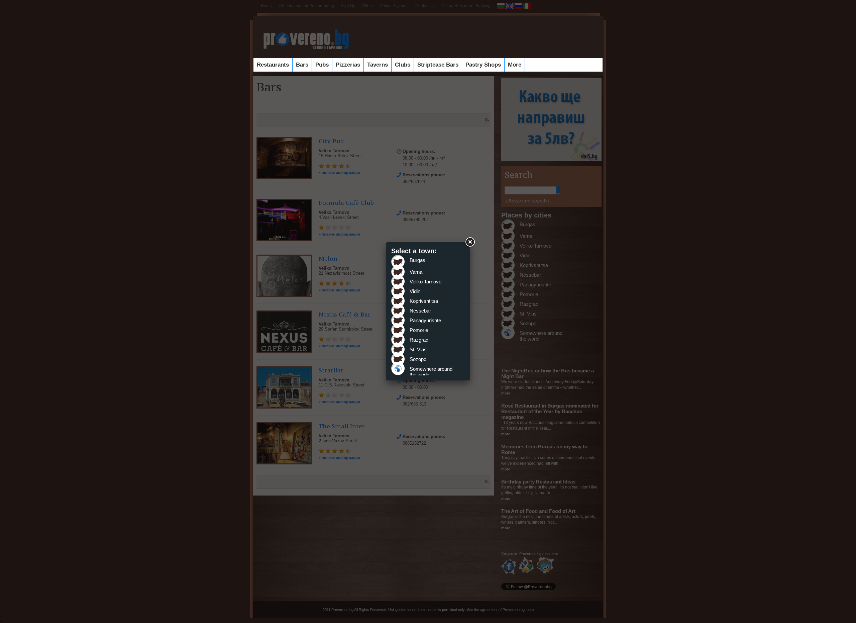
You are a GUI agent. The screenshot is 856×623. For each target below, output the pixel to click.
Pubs (322, 65)
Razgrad (419, 340)
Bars (302, 65)
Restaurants (273, 65)
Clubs (402, 65)
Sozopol (418, 359)
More (514, 65)
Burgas (417, 260)
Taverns (377, 65)
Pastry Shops (483, 65)
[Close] (470, 242)
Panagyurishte (425, 320)
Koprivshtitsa (424, 301)
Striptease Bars (437, 65)
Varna (416, 272)
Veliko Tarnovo (425, 281)
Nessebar (420, 311)
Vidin (415, 291)
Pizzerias (348, 65)
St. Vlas (418, 349)
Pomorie (419, 330)
